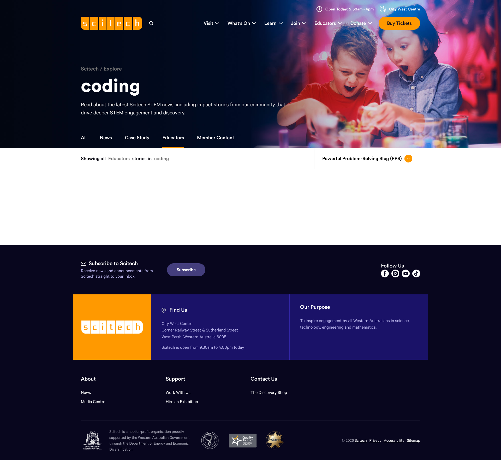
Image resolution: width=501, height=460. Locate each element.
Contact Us (263, 379)
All (84, 138)
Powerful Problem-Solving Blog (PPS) (362, 158)
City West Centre (404, 9)
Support (175, 379)
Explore (113, 69)
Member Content (215, 138)
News (106, 138)
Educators (173, 138)
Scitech (90, 69)
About (88, 379)
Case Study (137, 138)
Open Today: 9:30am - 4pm (349, 9)
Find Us (178, 310)
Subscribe (186, 269)
